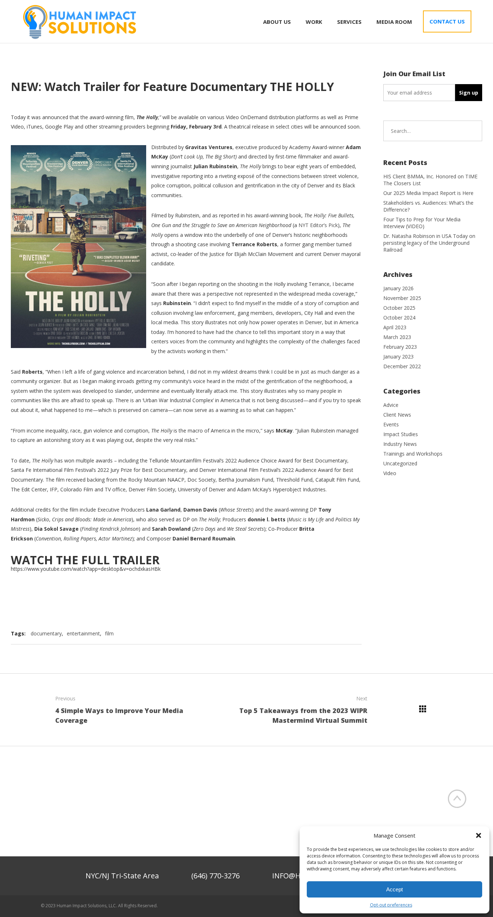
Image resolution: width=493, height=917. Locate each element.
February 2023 (400, 346)
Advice (390, 404)
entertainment (83, 633)
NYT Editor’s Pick (318, 225)
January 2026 (398, 288)
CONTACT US (447, 21)
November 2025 (402, 298)
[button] (478, 835)
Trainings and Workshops (412, 453)
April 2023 (394, 327)
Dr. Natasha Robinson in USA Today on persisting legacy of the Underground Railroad (429, 242)
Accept (394, 889)
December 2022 (402, 366)
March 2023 (397, 337)
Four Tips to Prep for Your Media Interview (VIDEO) (422, 223)
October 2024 (399, 317)
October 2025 (399, 307)
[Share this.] (307, 633)
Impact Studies (400, 434)
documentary (46, 633)
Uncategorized (400, 463)
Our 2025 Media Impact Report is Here (428, 193)
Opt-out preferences (391, 905)
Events (391, 424)
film (109, 633)
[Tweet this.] (329, 633)
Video (389, 473)
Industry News (400, 443)
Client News (397, 414)
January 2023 (398, 356)
